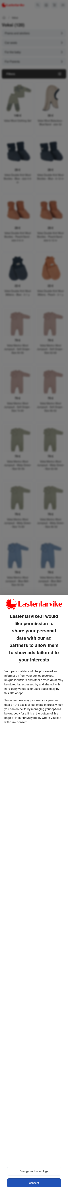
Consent (34, 1183)
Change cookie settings (34, 1171)
